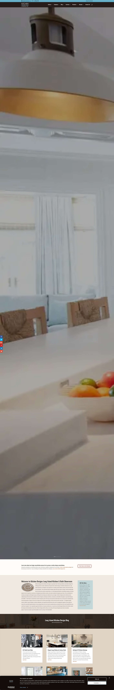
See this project (57, 286)
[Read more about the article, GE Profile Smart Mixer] (31, 640)
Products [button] (74, 4)
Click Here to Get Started (84, 566)
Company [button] (56, 4)
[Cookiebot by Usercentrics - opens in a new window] (11, 687)
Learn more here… (83, 605)
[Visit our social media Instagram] (37, 0)
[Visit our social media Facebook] (32, 0)
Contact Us (87, 4)
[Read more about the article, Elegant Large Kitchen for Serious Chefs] (57, 640)
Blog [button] (62, 4)
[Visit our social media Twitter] (34, 0)
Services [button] (67, 4)
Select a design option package (65, 567)
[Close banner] (109, 677)
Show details (23, 687)
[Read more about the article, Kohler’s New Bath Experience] (31, 673)
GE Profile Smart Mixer (28, 650)
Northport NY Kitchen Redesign (80, 650)
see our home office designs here (59, 568)
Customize (96, 682)
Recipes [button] (80, 4)
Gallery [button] (49, 4)
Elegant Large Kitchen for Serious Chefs (57, 650)
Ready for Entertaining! (57, 280)
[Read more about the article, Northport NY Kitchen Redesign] (82, 640)
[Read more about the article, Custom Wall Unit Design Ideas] (57, 673)
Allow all (97, 679)
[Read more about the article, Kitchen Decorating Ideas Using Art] (82, 674)
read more (24, 659)
